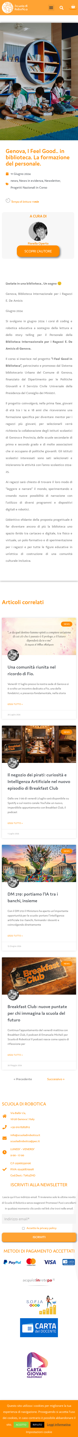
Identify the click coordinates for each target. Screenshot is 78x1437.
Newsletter (52, 181)
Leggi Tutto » (15, 704)
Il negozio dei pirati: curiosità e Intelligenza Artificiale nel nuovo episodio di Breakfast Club (39, 781)
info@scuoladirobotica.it (25, 1135)
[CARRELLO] (73, 7)
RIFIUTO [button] (37, 1424)
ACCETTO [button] (21, 1424)
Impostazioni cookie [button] (39, 1432)
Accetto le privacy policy (42, 1228)
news (14, 181)
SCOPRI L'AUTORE (38, 251)
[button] (51, 8)
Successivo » (56, 1079)
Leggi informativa (59, 1424)
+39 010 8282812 (20, 1127)
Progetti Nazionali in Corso (29, 187)
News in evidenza (31, 181)
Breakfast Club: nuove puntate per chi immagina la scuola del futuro (37, 1013)
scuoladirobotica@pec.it (25, 1141)
